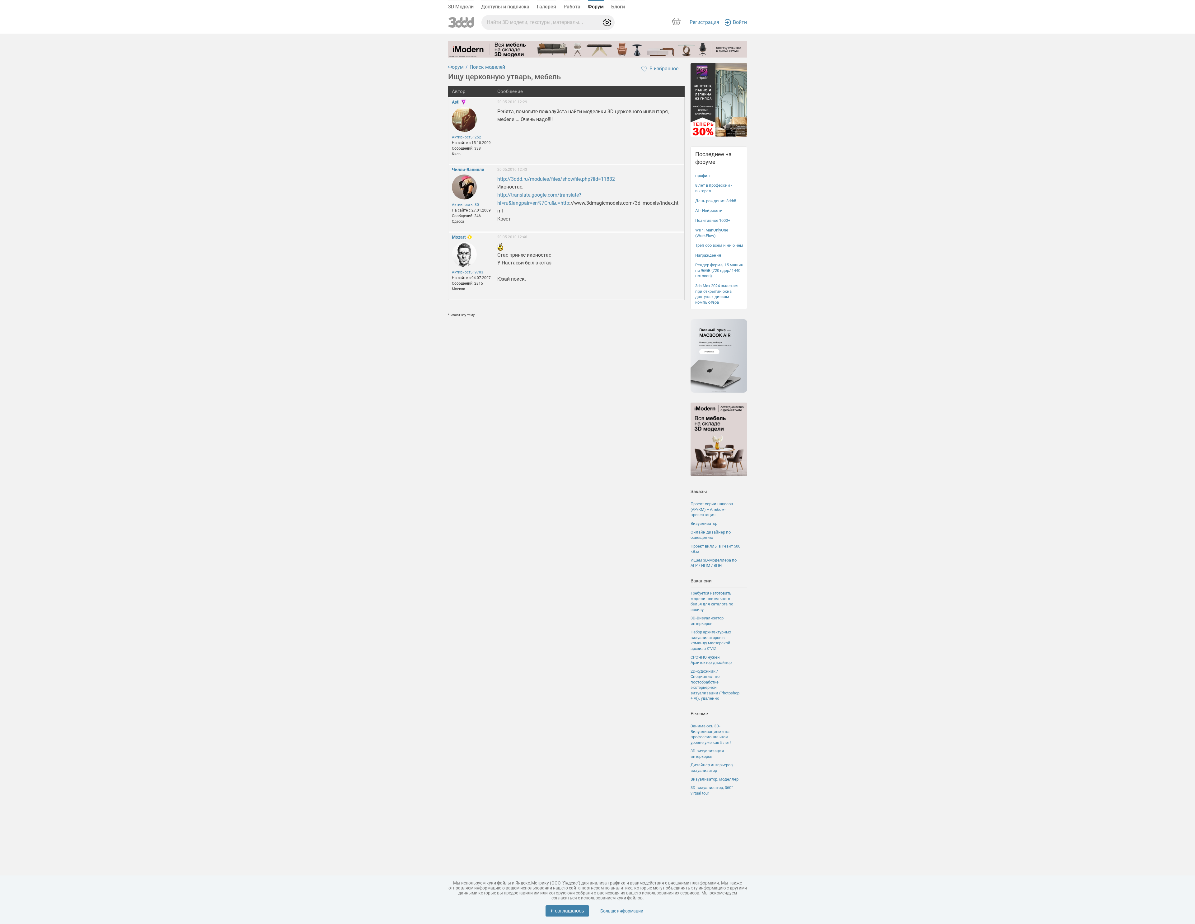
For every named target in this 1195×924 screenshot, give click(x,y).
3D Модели (461, 7)
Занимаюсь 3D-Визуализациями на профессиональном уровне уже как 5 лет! (711, 734)
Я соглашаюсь (567, 911)
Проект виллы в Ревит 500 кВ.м (715, 549)
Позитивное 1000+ (712, 220)
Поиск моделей (487, 67)
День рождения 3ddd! (715, 200)
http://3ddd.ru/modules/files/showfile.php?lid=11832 (556, 179)
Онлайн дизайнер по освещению (711, 535)
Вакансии (701, 581)
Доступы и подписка (505, 7)
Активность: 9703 (467, 272)
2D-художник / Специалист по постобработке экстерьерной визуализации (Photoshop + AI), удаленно (715, 685)
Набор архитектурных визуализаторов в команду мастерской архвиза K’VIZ (711, 640)
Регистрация (704, 22)
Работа (572, 7)
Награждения (708, 255)
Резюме (699, 713)
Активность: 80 (465, 205)
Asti (456, 102)
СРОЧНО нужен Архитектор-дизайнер (711, 660)
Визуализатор (704, 523)
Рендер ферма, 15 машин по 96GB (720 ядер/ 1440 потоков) (719, 270)
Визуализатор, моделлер (714, 779)
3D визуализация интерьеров (707, 754)
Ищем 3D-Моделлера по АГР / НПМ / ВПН (714, 563)
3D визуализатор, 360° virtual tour (712, 790)
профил (702, 175)
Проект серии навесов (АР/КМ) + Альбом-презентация (712, 509)
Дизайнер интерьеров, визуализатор (712, 768)
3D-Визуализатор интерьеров (707, 621)
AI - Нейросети (709, 210)
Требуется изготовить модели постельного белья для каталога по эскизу (712, 601)
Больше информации (621, 910)
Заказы (699, 491)
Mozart (459, 237)
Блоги (618, 7)
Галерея (546, 7)
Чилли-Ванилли (468, 169)
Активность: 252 (466, 137)
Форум (596, 7)
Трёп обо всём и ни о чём (719, 245)
